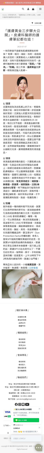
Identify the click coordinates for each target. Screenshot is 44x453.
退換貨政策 (22, 348)
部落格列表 (12, 15)
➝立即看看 (32, 267)
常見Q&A (22, 345)
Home (4, 15)
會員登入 (22, 364)
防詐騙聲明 (22, 370)
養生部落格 (22, 320)
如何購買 (22, 342)
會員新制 (22, 339)
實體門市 (22, 326)
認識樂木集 (22, 317)
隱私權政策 (22, 367)
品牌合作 (22, 323)
